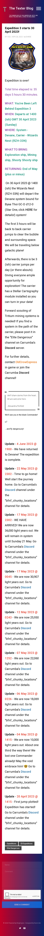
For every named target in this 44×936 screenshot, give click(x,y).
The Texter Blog (21, 8)
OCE (9, 37)
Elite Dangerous (13, 848)
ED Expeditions (27, 844)
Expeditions (11, 844)
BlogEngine (20, 923)
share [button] (28, 37)
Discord (10, 348)
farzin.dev (37, 923)
